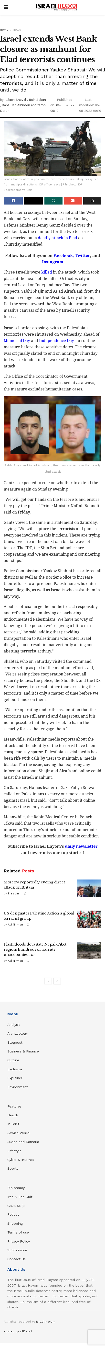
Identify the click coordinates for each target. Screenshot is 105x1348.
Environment (17, 1087)
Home (4, 29)
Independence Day (56, 340)
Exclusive (14, 1069)
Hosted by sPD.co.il (18, 1331)
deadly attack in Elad (58, 238)
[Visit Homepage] (56, 7)
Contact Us (16, 1259)
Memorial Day (17, 340)
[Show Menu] (6, 7)
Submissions (17, 1250)
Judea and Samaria (23, 1142)
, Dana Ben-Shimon (15, 105)
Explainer (14, 1078)
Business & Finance (23, 1051)
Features (14, 1106)
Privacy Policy (18, 1241)
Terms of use (18, 1232)
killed (46, 272)
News (17, 29)
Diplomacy (16, 1188)
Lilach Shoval (16, 100)
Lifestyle (14, 1151)
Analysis (14, 1025)
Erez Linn (14, 893)
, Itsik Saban (36, 100)
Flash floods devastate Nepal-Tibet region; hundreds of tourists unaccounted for (35, 949)
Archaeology (17, 1033)
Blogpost (14, 1042)
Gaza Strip (16, 1206)
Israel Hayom (45, 1321)
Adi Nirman (15, 924)
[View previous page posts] (48, 981)
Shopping (15, 1223)
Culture (13, 1060)
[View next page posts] (57, 981)
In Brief (13, 1124)
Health (12, 1115)
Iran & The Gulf (19, 1197)
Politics (13, 1214)
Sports (12, 1168)
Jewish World (18, 1133)
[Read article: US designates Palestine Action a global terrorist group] (89, 919)
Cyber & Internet (20, 1160)
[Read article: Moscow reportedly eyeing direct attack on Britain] (89, 888)
